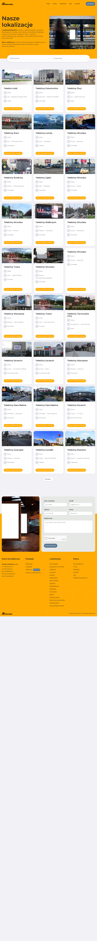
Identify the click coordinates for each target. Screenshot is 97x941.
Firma (71, 509)
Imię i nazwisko (49, 501)
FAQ (70, 3)
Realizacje (63, 3)
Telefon (46, 509)
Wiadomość (48, 518)
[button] (29, 58)
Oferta (55, 3)
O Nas (48, 3)
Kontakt (77, 3)
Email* (71, 501)
